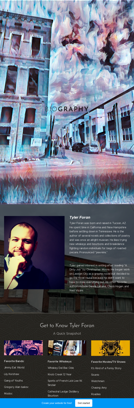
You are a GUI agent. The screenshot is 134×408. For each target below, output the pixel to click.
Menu (126, 8)
